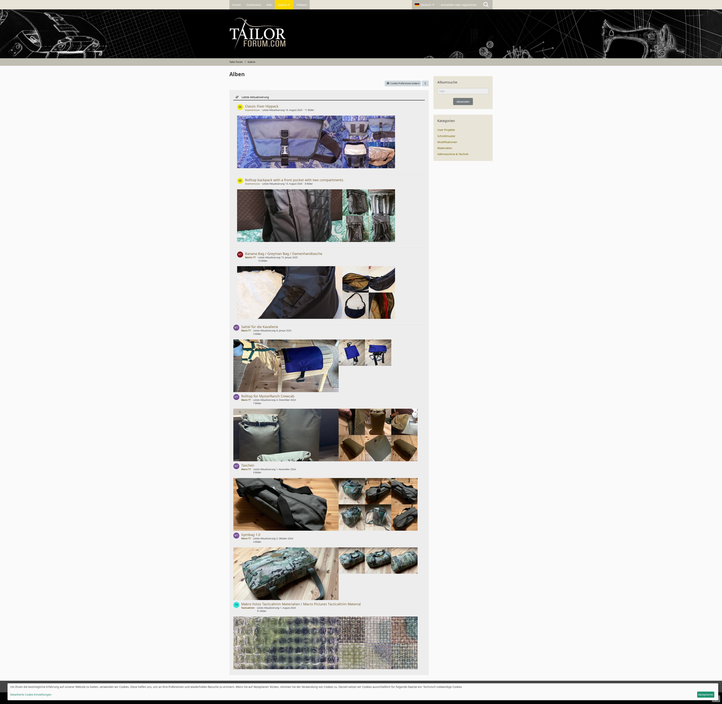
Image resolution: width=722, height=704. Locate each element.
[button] (425, 4)
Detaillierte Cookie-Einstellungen (31, 694)
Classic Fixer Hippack (261, 106)
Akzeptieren (705, 694)
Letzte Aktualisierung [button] (255, 97)
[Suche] (486, 4)
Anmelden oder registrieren (459, 5)
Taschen (247, 465)
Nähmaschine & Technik (452, 154)
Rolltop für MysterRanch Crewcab (267, 396)
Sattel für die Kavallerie (259, 326)
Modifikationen (447, 142)
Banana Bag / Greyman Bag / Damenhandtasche (283, 253)
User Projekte (446, 130)
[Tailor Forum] (361, 34)
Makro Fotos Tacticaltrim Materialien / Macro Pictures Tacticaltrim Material (301, 604)
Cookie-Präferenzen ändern (405, 83)
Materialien (444, 148)
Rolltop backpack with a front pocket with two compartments (294, 180)
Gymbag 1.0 (250, 534)
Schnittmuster (446, 136)
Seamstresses (252, 110)
